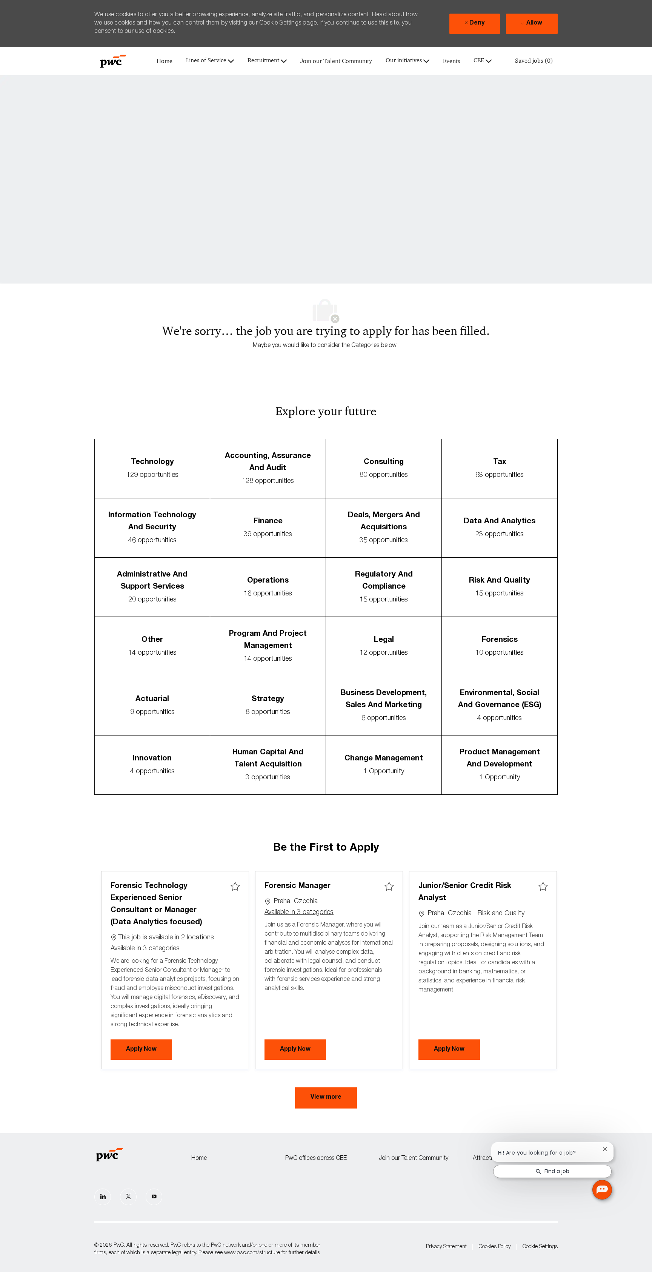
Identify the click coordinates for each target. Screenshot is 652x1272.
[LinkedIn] (102, 1197)
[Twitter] (128, 1197)
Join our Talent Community (336, 61)
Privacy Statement (446, 1247)
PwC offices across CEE (316, 1159)
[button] (326, 1098)
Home (164, 61)
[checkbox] (235, 887)
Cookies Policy (495, 1247)
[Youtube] (154, 1197)
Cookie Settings (540, 1247)
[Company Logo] (113, 61)
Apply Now (149, 1049)
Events (451, 61)
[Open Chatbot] (602, 1190)
